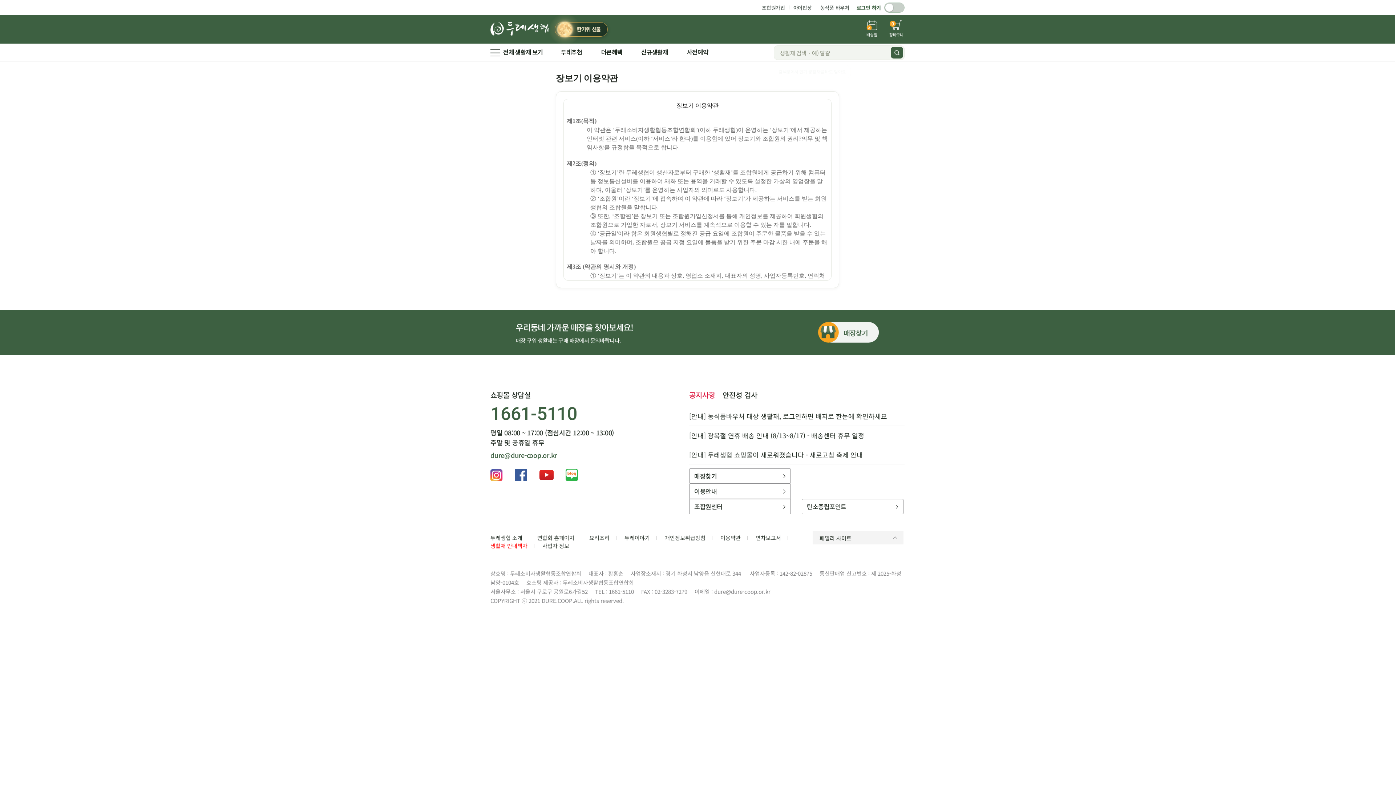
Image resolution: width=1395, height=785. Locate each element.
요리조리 (599, 538)
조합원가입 (773, 7)
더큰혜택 (612, 52)
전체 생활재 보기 (523, 52)
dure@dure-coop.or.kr (523, 455)
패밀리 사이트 (836, 538)
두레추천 (571, 52)
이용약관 (730, 538)
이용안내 (705, 491)
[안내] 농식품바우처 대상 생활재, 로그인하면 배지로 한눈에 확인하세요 (788, 416)
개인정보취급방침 (685, 538)
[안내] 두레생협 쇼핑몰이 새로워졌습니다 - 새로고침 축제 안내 (776, 454)
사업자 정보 (555, 546)
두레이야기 (637, 538)
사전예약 (697, 52)
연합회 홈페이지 (555, 538)
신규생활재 (654, 52)
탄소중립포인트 (826, 506)
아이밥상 (802, 7)
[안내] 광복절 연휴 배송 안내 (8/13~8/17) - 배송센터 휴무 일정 (776, 435)
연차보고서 (768, 538)
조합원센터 (708, 506)
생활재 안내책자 (508, 546)
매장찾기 (705, 475)
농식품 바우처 (834, 7)
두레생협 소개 (506, 538)
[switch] (894, 8)
